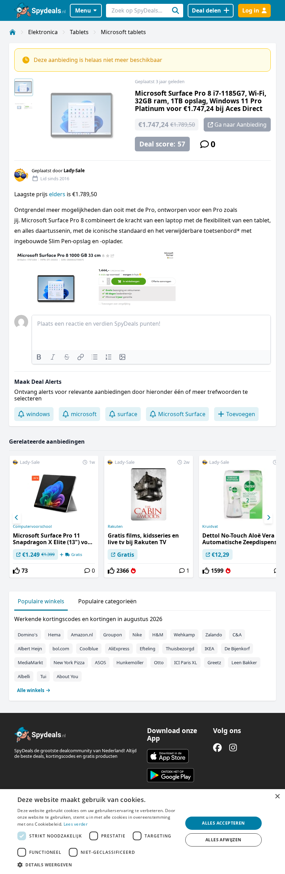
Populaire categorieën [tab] (107, 601)
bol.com (60, 648)
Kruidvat (210, 526)
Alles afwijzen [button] (223, 840)
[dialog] (142, 831)
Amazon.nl (82, 634)
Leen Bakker (244, 662)
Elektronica (43, 32)
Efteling (147, 648)
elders (57, 194)
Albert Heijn (30, 648)
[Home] (12, 32)
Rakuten (115, 526)
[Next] (268, 518)
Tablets (79, 32)
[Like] (16, 570)
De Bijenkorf (237, 648)
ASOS (100, 662)
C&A (237, 634)
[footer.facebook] (217, 747)
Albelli (24, 676)
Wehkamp (184, 634)
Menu (83, 10)
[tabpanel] (142, 653)
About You (67, 676)
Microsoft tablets (123, 32)
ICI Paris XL (185, 662)
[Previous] (17, 518)
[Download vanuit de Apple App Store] (168, 756)
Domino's (28, 634)
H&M (157, 634)
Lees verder (76, 824)
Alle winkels (30, 690)
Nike (137, 634)
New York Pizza (69, 662)
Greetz (214, 662)
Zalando (213, 634)
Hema (54, 634)
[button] (97, 864)
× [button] (277, 796)
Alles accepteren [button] (223, 823)
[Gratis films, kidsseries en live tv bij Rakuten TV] (148, 517)
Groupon (112, 634)
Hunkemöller (130, 662)
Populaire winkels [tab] (41, 601)
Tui (43, 676)
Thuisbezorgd (180, 648)
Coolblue (89, 648)
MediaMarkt (30, 662)
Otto (159, 662)
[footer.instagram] (233, 747)
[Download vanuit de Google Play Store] (170, 775)
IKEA (209, 648)
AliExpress (118, 648)
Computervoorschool (32, 526)
